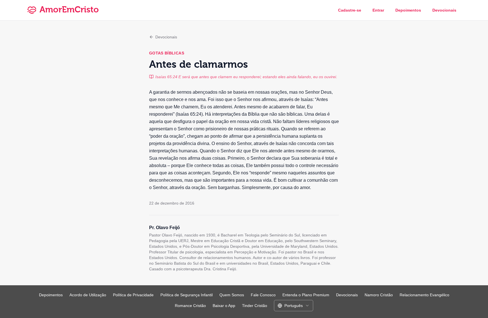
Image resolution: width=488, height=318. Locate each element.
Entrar (378, 10)
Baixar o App (224, 305)
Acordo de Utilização (87, 295)
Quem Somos (231, 295)
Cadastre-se (349, 10)
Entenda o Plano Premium (305, 295)
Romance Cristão (190, 305)
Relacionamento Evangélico (424, 295)
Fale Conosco (263, 295)
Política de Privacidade (133, 295)
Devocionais (444, 10)
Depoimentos (408, 10)
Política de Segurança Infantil (186, 295)
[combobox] (293, 305)
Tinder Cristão (254, 305)
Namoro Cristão (379, 295)
